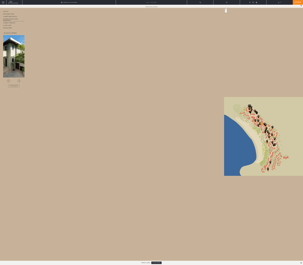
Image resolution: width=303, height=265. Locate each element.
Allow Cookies (156, 262)
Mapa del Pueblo (151, 6)
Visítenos (298, 2)
